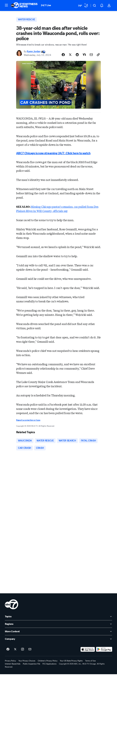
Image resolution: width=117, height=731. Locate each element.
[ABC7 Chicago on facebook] (8, 649)
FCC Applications (50, 664)
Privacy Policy (10, 661)
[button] (6, 5)
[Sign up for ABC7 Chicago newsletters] (30, 649)
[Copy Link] (98, 54)
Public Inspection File (31, 664)
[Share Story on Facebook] (63, 54)
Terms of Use (90, 661)
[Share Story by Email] (91, 54)
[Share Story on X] (70, 54)
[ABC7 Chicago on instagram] (23, 649)
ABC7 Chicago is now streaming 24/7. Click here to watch (53, 153)
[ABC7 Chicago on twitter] (15, 649)
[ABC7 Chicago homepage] (24, 5)
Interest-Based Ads (12, 664)
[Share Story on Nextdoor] (84, 54)
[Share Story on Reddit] (77, 54)
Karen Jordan (33, 51)
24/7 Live (46, 5)
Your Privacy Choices (26, 661)
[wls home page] (11, 604)
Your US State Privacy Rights (71, 661)
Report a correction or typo (28, 420)
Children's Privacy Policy (47, 661)
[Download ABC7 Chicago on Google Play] (104, 649)
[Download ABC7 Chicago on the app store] (87, 649)
